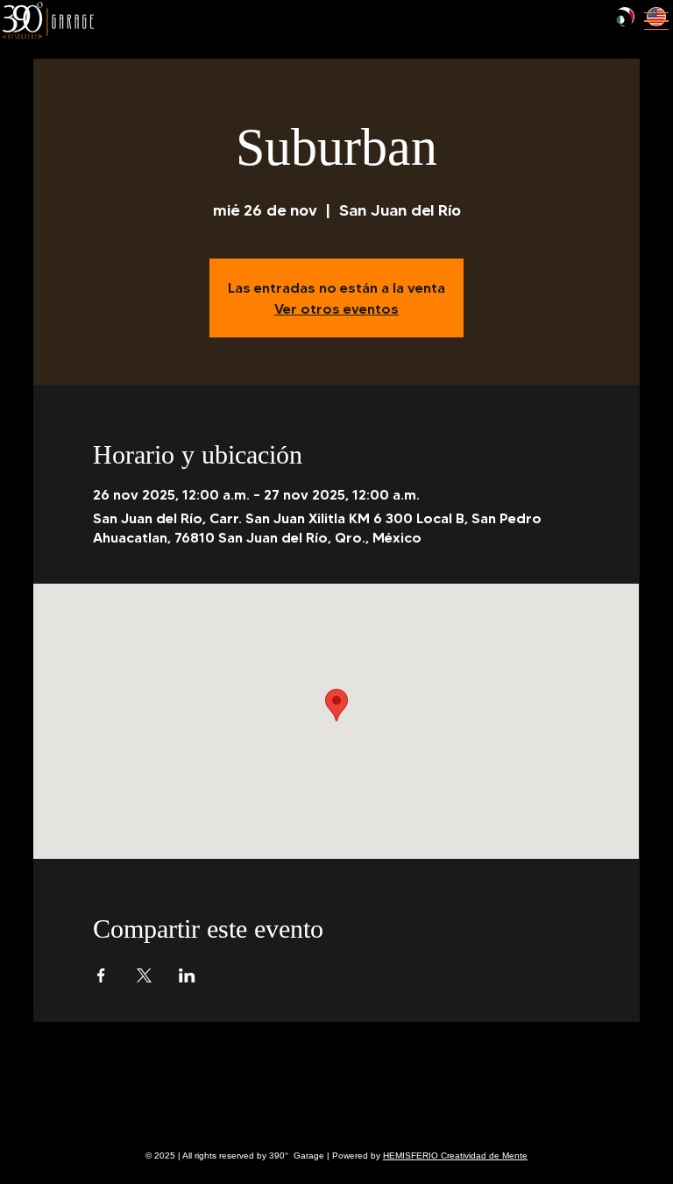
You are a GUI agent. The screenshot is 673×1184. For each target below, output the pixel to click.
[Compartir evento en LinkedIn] (187, 975)
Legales (42, 1111)
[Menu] (656, 21)
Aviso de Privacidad (98, 1111)
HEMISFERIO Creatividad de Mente (455, 1155)
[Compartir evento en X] (144, 975)
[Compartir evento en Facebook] (101, 975)
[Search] (520, 21)
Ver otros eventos (336, 308)
